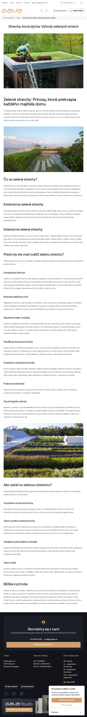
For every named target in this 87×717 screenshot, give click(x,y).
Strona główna (9, 18)
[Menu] (47, 11)
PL (81, 3)
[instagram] (13, 693)
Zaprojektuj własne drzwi (18, 710)
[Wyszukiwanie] (42, 11)
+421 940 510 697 (36, 639)
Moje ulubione (69, 3)
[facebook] (6, 693)
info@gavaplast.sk (41, 3)
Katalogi (4, 3)
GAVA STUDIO (78, 11)
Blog (11, 3)
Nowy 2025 (70, 682)
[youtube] (21, 693)
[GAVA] (12, 11)
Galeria (18, 3)
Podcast (27, 3)
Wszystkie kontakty (43, 645)
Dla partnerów (61, 11)
